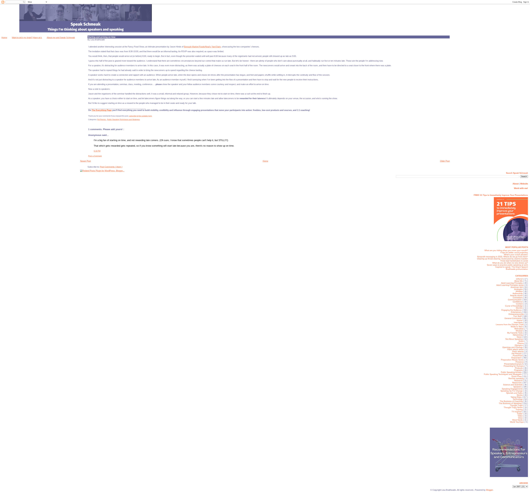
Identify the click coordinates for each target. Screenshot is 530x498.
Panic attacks (518, 351)
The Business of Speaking (510, 403)
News (519, 337)
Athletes (519, 291)
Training (519, 410)
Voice (520, 418)
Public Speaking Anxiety (511, 372)
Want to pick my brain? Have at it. (27, 37)
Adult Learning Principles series (510, 285)
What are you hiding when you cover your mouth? (506, 250)
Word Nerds (517, 420)
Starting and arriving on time (101, 37)
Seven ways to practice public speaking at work (507, 265)
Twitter (520, 414)
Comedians (518, 298)
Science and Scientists (513, 385)
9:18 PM (97, 151)
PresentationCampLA (513, 364)
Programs (518, 370)
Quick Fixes (517, 376)
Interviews (518, 322)
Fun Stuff (518, 316)
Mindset (519, 331)
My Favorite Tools (515, 333)
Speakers (517, 387)
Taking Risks (516, 397)
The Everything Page (102, 110)
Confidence (518, 302)
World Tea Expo (517, 422)
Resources (517, 383)
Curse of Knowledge (514, 306)
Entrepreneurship (516, 314)
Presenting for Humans (514, 366)
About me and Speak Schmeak (61, 37)
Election (519, 308)
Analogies (518, 289)
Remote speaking (516, 378)
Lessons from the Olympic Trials (510, 325)
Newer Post (85, 161)
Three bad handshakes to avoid (514, 261)
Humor (520, 320)
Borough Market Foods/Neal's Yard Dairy (202, 46)
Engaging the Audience (511, 310)
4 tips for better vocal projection (514, 252)
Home (4, 37)
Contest (519, 304)
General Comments (513, 318)
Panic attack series (515, 349)
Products (519, 368)
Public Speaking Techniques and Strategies (123, 120)
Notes (521, 341)
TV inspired (517, 412)
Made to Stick (517, 327)
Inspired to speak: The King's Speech (511, 267)
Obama (520, 343)
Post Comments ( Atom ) (111, 167)
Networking (518, 335)
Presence (520, 362)
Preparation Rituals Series (512, 360)
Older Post (445, 161)
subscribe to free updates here (140, 116)
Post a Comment (95, 156)
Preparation (516, 358)
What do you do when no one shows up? (510, 263)
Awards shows (516, 295)
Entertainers (516, 312)
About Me (518, 281)
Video (520, 416)
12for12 (519, 279)
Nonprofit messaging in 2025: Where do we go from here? (502, 257)
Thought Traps (516, 405)
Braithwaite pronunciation (517, 269)
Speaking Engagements (512, 389)
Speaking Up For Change (511, 391)
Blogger (489, 490)
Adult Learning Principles (512, 283)
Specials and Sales (514, 393)
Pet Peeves (101, 120)
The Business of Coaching (511, 401)
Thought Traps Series (513, 407)
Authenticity (518, 293)
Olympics (519, 345)
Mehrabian (519, 329)
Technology (518, 399)
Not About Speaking (514, 339)
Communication (515, 300)
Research (518, 381)
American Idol (517, 287)
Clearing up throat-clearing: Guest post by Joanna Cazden (502, 259)
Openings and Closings (512, 347)
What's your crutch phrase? (516, 255)
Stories (520, 395)
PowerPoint (518, 356)
